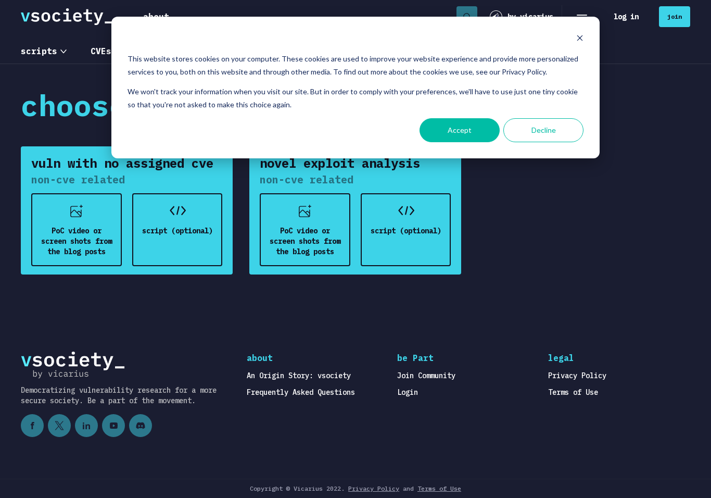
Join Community (426, 375)
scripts (39, 51)
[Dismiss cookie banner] (579, 39)
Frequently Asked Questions (301, 392)
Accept (460, 130)
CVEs (101, 51)
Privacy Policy (577, 375)
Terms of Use (573, 392)
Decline (543, 130)
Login (407, 392)
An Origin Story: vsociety (299, 375)
